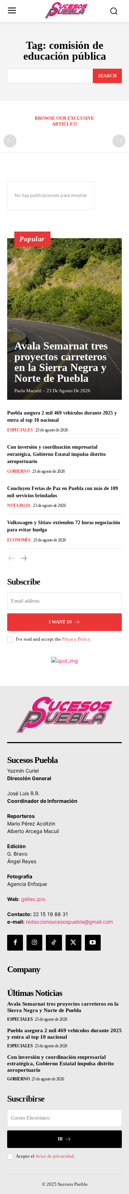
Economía (18, 540)
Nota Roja (18, 505)
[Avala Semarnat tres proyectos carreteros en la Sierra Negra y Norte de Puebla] (64, 319)
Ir (60, 1139)
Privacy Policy (76, 639)
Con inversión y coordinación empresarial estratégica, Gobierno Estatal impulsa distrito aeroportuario (56, 454)
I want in (60, 622)
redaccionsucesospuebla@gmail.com (69, 922)
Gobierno (18, 471)
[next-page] (23, 558)
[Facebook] (15, 943)
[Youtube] (93, 943)
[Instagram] (34, 943)
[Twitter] (73, 943)
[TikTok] (54, 943)
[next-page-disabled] (119, 140)
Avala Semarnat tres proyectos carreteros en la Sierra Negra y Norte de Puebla (61, 362)
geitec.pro (33, 899)
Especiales (20, 430)
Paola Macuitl (28, 390)
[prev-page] (10, 140)
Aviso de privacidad (54, 1156)
